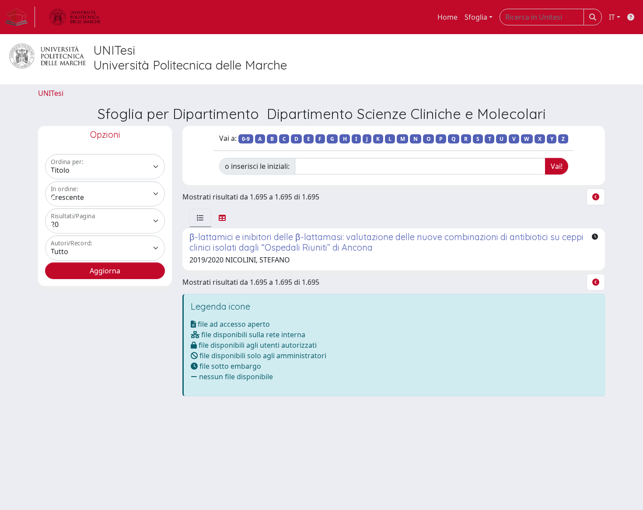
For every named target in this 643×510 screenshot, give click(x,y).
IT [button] (612, 17)
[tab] (200, 218)
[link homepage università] (75, 17)
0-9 (246, 139)
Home (447, 17)
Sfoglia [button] (476, 17)
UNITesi (50, 93)
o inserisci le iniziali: (257, 166)
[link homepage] (20, 17)
